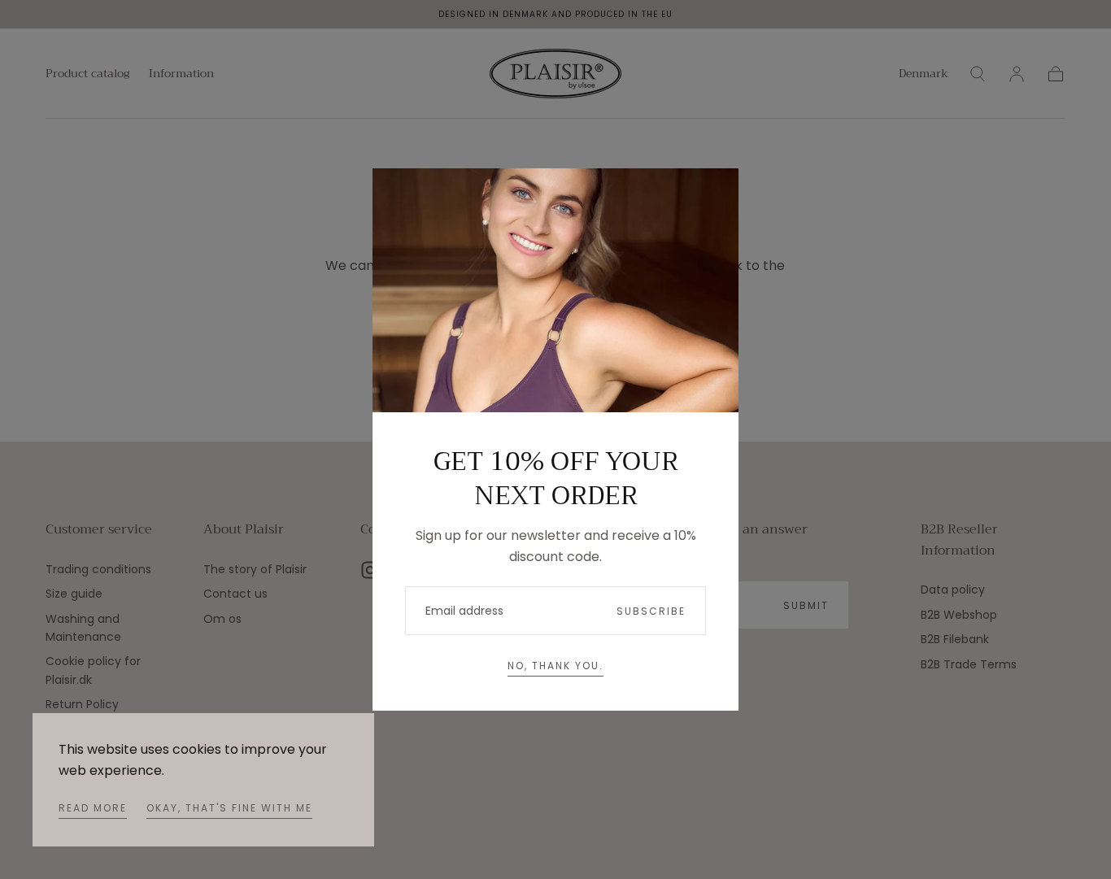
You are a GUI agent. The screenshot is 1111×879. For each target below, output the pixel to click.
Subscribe (651, 611)
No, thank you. (555, 665)
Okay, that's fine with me (229, 808)
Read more (93, 808)
